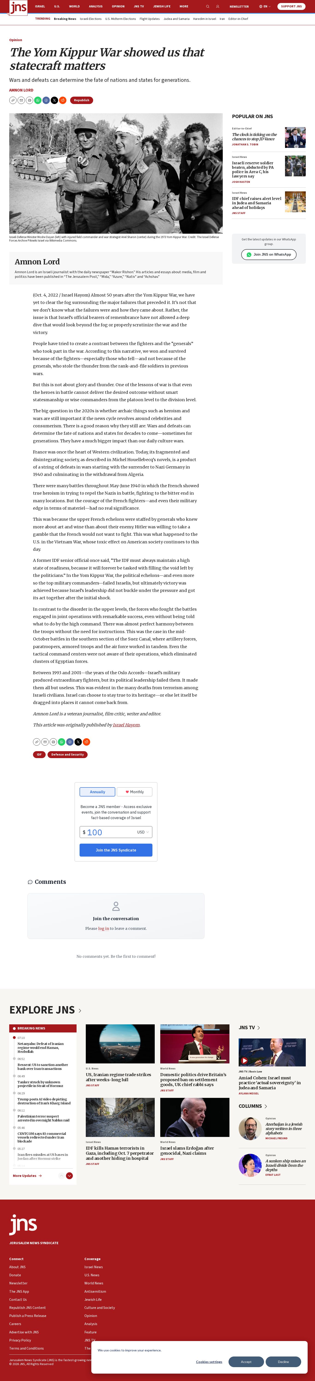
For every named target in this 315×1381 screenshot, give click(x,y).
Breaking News (31, 1028)
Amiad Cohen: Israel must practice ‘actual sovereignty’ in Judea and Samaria (270, 1082)
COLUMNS (251, 1106)
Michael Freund (276, 1138)
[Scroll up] (61, 1175)
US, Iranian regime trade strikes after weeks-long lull (118, 1077)
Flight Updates (150, 19)
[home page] (18, 8)
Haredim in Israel (204, 19)
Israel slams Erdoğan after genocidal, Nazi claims (187, 1150)
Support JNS (291, 6)
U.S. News (92, 1069)
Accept (246, 1362)
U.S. (57, 6)
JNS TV (139, 6)
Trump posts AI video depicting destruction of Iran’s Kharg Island (44, 1101)
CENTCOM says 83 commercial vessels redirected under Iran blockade (42, 1138)
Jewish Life (161, 6)
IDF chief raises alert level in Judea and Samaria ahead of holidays (256, 203)
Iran (222, 19)
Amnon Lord (21, 90)
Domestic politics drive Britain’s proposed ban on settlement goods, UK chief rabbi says (193, 1079)
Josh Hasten (241, 182)
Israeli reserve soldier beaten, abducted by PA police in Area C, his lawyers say (252, 170)
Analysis (96, 6)
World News (167, 1069)
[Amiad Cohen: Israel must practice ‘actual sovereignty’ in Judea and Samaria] (272, 1052)
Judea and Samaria (176, 19)
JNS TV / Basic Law (250, 1072)
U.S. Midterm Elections (120, 19)
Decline (283, 1362)
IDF (39, 754)
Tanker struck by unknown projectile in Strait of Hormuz (40, 1084)
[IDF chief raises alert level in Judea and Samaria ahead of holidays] (295, 201)
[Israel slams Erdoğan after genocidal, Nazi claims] (194, 1117)
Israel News (239, 157)
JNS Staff (238, 213)
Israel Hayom (126, 725)
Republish (81, 100)
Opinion (118, 6)
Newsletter (239, 6)
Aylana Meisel (249, 1094)
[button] (29, 100)
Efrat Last (273, 1175)
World (74, 6)
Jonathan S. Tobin (245, 145)
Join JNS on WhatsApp (272, 254)
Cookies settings (209, 1362)
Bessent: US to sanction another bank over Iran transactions (43, 1067)
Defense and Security (67, 754)
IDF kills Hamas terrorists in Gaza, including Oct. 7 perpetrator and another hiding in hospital (120, 1153)
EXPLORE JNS (43, 1010)
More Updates (24, 1176)
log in (103, 928)
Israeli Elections (91, 19)
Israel (40, 6)
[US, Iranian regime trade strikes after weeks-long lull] (120, 1043)
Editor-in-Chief (238, 19)
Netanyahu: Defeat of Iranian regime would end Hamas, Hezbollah (40, 1048)
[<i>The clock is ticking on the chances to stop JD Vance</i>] (295, 137)
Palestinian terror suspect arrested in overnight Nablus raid (43, 1118)
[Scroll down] (69, 1175)
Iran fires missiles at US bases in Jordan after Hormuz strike (43, 1157)
